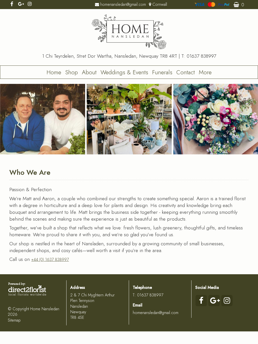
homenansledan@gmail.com (155, 313)
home (54, 72)
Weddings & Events (124, 72)
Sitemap (14, 320)
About (89, 72)
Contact (185, 72)
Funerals (162, 72)
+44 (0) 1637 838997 (50, 259)
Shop (71, 72)
